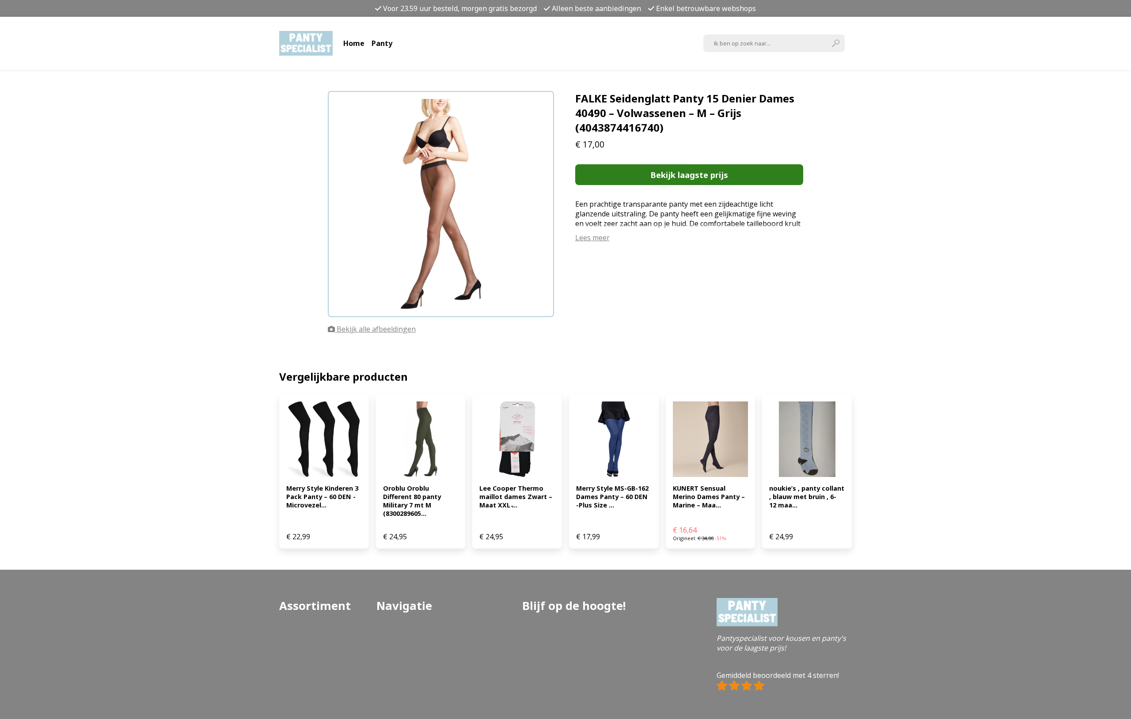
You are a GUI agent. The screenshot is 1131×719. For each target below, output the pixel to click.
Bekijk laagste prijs (689, 174)
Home (353, 43)
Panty (382, 43)
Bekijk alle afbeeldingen (375, 329)
